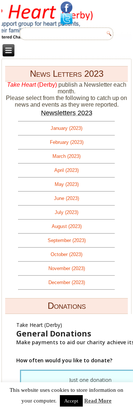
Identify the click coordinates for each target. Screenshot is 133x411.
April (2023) (66, 170)
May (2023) (67, 184)
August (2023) (67, 226)
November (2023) (66, 268)
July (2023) (66, 212)
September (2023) (67, 240)
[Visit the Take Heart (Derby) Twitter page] (66, 19)
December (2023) (66, 282)
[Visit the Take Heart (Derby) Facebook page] (66, 7)
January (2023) (66, 128)
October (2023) (66, 254)
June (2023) (66, 198)
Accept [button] (71, 401)
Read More (98, 401)
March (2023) (66, 156)
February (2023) (66, 142)
